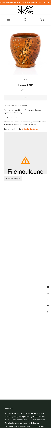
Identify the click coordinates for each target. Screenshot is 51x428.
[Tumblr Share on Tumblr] (48, 311)
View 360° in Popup (13, 178)
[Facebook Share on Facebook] (48, 287)
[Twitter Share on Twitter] (48, 305)
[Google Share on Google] (48, 299)
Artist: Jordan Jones (30, 129)
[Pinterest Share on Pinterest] (48, 293)
